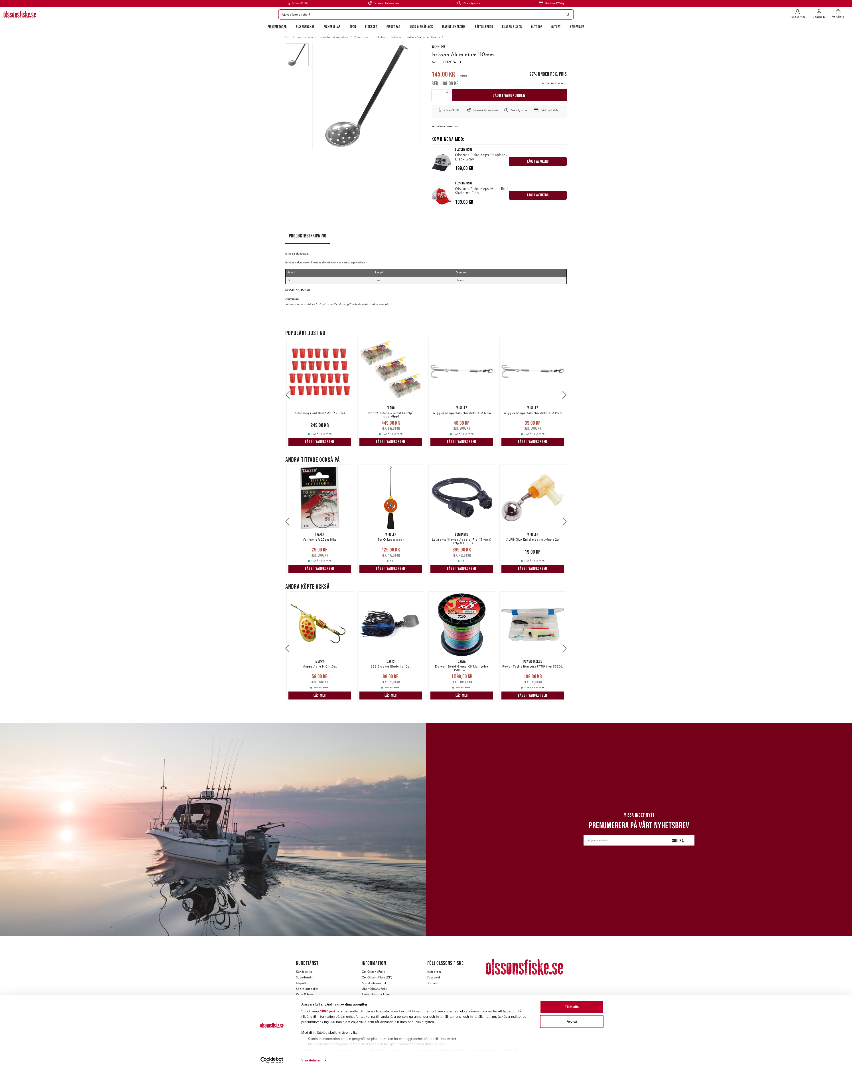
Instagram (434, 972)
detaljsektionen (451, 1050)
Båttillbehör (484, 27)
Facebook (434, 977)
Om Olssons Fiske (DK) (377, 977)
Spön (353, 27)
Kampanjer (577, 27)
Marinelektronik (454, 27)
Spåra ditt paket (307, 989)
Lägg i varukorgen (509, 95)
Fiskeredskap (305, 27)
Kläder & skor (512, 27)
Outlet (556, 27)
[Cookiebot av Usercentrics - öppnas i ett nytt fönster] (271, 1060)
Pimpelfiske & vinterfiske (334, 37)
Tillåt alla (572, 1007)
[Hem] (20, 14)
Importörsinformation (445, 126)
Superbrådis (304, 977)
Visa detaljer (311, 1060)
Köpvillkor (303, 983)
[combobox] (425, 14)
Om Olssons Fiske (373, 972)
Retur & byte (304, 994)
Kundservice (304, 972)
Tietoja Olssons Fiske (376, 994)
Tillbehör (379, 37)
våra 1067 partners (327, 1011)
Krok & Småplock (421, 27)
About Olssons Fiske (375, 983)
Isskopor (396, 37)
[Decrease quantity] (447, 98)
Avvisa (572, 1021)
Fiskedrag (393, 27)
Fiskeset (371, 27)
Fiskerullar (332, 27)
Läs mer (320, 695)
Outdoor (536, 27)
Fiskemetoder (277, 27)
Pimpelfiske (361, 37)
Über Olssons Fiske (374, 989)
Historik (463, 75)
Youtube (432, 983)
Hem (288, 37)
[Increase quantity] (447, 92)
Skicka (678, 841)
